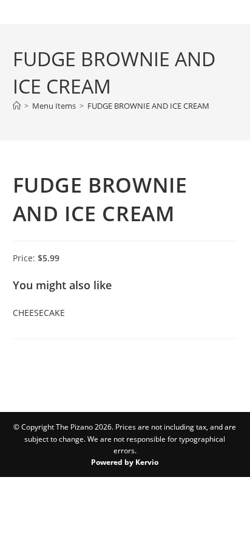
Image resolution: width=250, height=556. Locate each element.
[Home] (17, 105)
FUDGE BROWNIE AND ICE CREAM (148, 105)
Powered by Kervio (124, 462)
